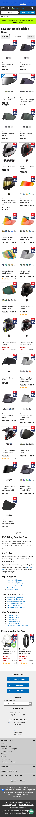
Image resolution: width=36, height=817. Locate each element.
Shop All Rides (18, 797)
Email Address (9, 700)
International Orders (9, 762)
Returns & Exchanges (9, 749)
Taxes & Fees (8, 792)
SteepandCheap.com (18, 807)
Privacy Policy (24, 787)
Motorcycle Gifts (12, 590)
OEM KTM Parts (12, 619)
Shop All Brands (23, 794)
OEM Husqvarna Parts (14, 623)
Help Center (5, 759)
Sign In (3, 743)
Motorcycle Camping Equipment (18, 586)
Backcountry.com (9, 805)
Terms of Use (12, 787)
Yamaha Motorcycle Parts (15, 600)
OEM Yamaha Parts (13, 617)
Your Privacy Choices (13, 790)
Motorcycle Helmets (13, 582)
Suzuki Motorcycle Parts (15, 604)
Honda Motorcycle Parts (15, 598)
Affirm (3, 754)
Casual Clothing (12, 588)
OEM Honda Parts (12, 615)
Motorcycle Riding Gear (14, 580)
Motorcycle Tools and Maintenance (19, 584)
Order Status (6, 746)
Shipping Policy (29, 790)
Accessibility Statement (24, 792)
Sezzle (3, 756)
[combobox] (31, 37)
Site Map (11, 794)
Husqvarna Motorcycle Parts (16, 602)
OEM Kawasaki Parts (13, 621)
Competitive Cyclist (26, 805)
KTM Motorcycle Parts (14, 605)
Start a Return (6, 751)
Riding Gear (6, 17)
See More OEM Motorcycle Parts (17, 625)
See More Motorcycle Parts (16, 607)
